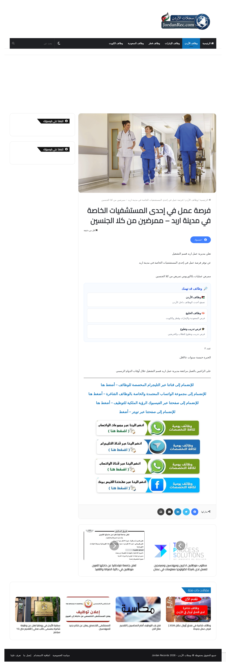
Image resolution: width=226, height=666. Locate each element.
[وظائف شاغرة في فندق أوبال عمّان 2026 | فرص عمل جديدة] (188, 609)
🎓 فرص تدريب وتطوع (186, 331)
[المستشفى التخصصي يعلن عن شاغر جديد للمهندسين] (88, 609)
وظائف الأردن (191, 43)
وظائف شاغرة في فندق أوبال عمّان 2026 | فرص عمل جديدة (189, 627)
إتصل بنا (27, 655)
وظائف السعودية (136, 43)
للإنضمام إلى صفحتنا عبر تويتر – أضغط (147, 412)
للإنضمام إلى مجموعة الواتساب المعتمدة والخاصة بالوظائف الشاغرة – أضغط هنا (147, 394)
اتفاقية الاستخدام (42, 655)
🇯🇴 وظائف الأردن (188, 300)
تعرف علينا (16, 655)
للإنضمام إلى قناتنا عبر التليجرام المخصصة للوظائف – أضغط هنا (147, 385)
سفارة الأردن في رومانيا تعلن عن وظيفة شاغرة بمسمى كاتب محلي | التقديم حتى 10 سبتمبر (38, 628)
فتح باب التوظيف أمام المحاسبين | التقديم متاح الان (140, 627)
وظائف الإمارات (172, 43)
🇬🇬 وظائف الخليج (185, 315)
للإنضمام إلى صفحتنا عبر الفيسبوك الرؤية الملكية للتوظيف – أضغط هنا (147, 403)
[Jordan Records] (185, 21)
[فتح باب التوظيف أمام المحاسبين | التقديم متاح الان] (138, 609)
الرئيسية (207, 43)
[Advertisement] (113, 81)
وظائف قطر (154, 43)
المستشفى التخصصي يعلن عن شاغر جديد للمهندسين (89, 627)
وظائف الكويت (116, 43)
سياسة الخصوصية (61, 655)
